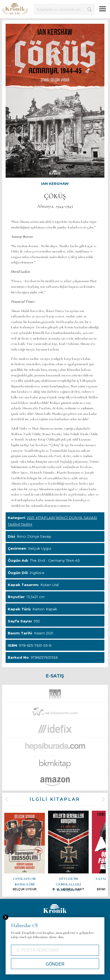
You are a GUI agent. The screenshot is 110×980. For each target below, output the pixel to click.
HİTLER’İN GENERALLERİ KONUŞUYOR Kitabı (68, 851)
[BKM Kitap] (55, 765)
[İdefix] (55, 730)
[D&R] (55, 695)
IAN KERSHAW (55, 183)
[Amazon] (54, 783)
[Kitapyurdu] (55, 713)
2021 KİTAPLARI (41, 518)
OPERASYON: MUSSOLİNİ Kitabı (24, 852)
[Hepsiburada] (55, 748)
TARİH (26, 524)
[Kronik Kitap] (15, 8)
